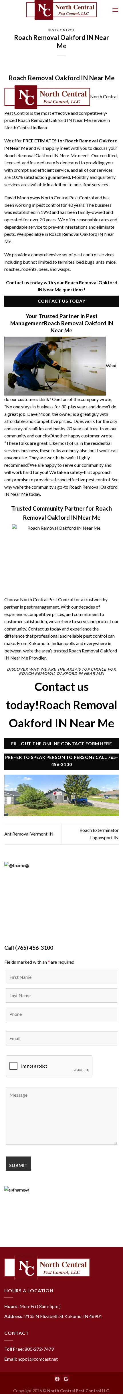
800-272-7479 (39, 1349)
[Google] (66, 1378)
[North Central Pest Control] (61, 10)
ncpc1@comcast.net (38, 1359)
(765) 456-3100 (34, 947)
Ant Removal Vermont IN (28, 833)
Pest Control (61, 30)
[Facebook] (57, 1378)
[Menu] (115, 10)
